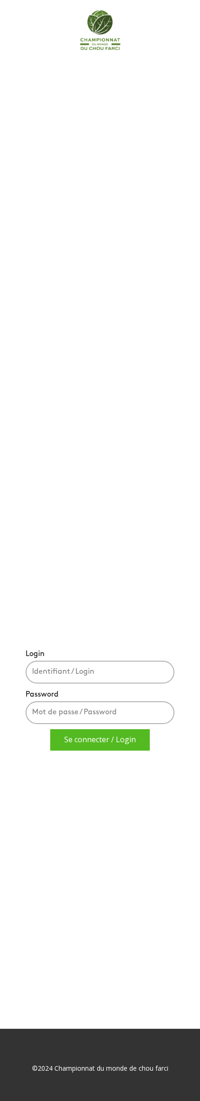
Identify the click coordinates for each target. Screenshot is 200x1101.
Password (42, 694)
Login (35, 654)
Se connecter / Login (100, 739)
